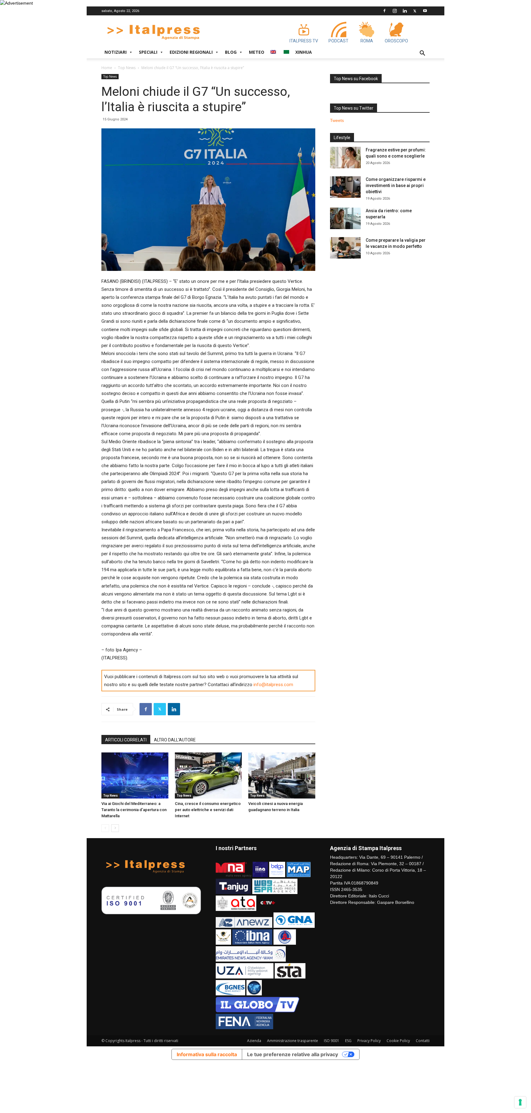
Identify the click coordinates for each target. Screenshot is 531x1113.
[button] (422, 54)
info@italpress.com (273, 684)
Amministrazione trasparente (292, 1040)
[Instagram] (394, 10)
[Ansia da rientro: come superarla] (345, 218)
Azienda (254, 1040)
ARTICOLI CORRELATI (126, 739)
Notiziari (115, 52)
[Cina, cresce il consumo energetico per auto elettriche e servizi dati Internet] (208, 775)
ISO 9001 (331, 1040)
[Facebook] (384, 10)
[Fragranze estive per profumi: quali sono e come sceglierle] (345, 157)
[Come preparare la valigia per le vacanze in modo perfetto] (345, 248)
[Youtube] (425, 10)
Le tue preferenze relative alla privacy (292, 1054)
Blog (231, 52)
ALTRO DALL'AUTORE (175, 739)
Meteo (256, 52)
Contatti (423, 1040)
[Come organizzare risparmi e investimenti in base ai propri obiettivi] (345, 187)
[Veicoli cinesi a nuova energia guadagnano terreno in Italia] (281, 775)
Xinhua (303, 52)
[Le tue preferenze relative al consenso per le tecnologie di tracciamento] (520, 1102)
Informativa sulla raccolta (207, 1054)
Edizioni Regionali (191, 52)
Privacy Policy (369, 1040)
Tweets (337, 120)
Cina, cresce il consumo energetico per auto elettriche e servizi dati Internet (208, 809)
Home (106, 67)
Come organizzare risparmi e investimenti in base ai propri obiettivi (396, 185)
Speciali (148, 52)
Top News (127, 67)
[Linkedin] (404, 10)
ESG (348, 1040)
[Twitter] (414, 10)
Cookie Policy (398, 1040)
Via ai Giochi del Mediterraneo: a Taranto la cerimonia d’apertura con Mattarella (134, 809)
